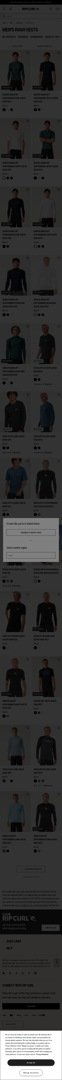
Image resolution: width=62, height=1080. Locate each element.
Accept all (31, 1063)
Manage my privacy (31, 1073)
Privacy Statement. (42, 1054)
